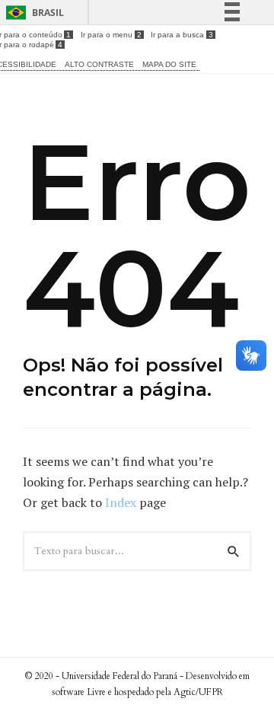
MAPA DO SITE (169, 64)
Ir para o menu (111, 34)
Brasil (48, 12)
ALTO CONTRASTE (99, 64)
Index (120, 502)
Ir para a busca (181, 34)
